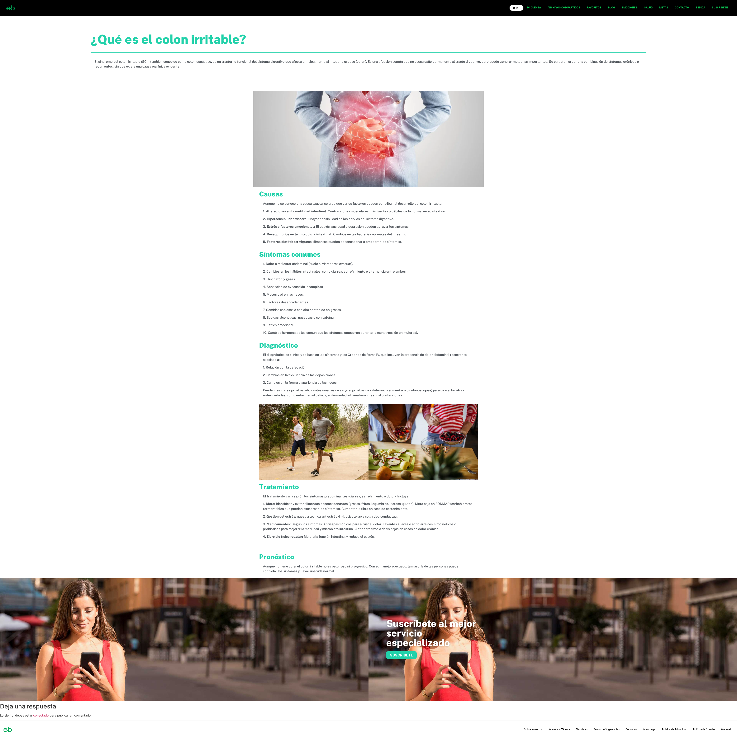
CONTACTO (682, 7)
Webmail (726, 729)
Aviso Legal (649, 729)
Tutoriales (582, 729)
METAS (663, 7)
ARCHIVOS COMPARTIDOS (564, 7)
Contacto (631, 729)
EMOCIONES (629, 7)
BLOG (611, 7)
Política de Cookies (704, 729)
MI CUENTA (534, 7)
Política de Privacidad (674, 729)
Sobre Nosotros (533, 729)
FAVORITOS (594, 7)
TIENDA (700, 7)
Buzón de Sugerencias (606, 729)
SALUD (648, 7)
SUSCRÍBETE (720, 7)
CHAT (516, 7)
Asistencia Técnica (559, 729)
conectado (41, 715)
